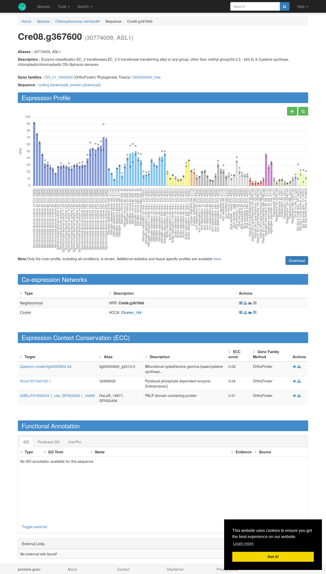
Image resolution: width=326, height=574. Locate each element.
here (217, 258)
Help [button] (301, 6)
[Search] (285, 6)
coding (43, 84)
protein (76, 84)
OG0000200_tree (146, 77)
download (59, 84)
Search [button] (83, 6)
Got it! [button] (273, 557)
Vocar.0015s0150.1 (35, 380)
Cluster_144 (131, 312)
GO (26, 441)
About (72, 569)
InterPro (74, 441)
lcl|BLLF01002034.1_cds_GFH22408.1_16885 (57, 395)
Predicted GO (49, 441)
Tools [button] (62, 6)
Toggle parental (34, 526)
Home (26, 21)
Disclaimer (175, 569)
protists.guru (29, 569)
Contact (123, 569)
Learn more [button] (243, 543)
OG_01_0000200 (59, 77)
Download (297, 260)
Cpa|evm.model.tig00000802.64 (46, 366)
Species (43, 6)
